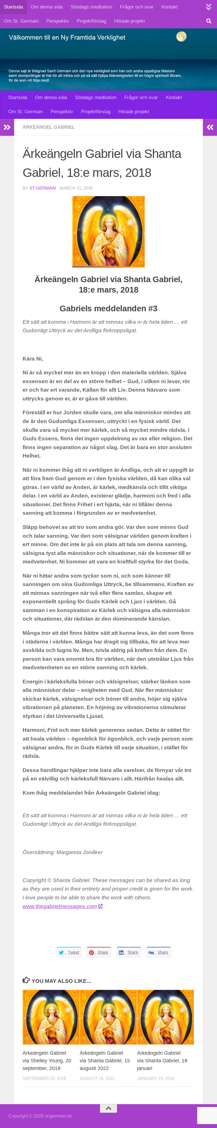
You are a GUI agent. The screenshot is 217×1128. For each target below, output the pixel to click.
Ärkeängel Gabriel (49, 127)
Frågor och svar (137, 7)
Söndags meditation (91, 7)
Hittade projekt (129, 21)
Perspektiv (57, 21)
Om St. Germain (21, 21)
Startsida (13, 7)
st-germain (42, 188)
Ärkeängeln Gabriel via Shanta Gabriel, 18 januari (162, 1060)
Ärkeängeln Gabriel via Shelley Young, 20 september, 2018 (47, 1060)
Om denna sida (47, 7)
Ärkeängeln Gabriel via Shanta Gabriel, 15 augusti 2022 (105, 1060)
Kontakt (170, 7)
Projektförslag (91, 21)
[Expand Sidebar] (7, 127)
